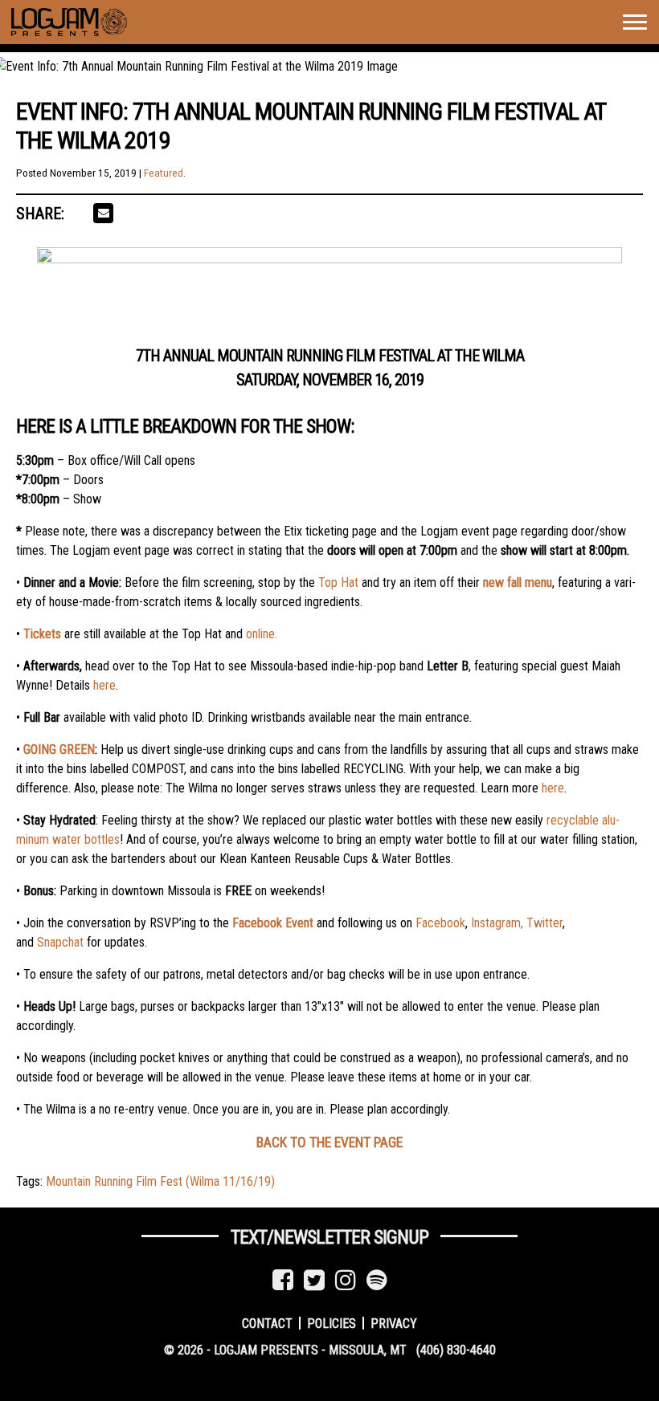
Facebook (440, 923)
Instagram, (497, 923)
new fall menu (517, 582)
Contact (267, 1323)
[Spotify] (376, 1280)
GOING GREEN (59, 749)
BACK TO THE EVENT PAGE (329, 1142)
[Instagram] (345, 1280)
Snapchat (60, 942)
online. (261, 633)
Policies (331, 1323)
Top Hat (338, 582)
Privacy (393, 1323)
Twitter (544, 923)
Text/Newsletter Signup (329, 1237)
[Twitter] (314, 1280)
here (104, 685)
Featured (163, 173)
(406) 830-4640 (456, 1350)
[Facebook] (282, 1280)
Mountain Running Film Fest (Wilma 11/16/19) (160, 1181)
